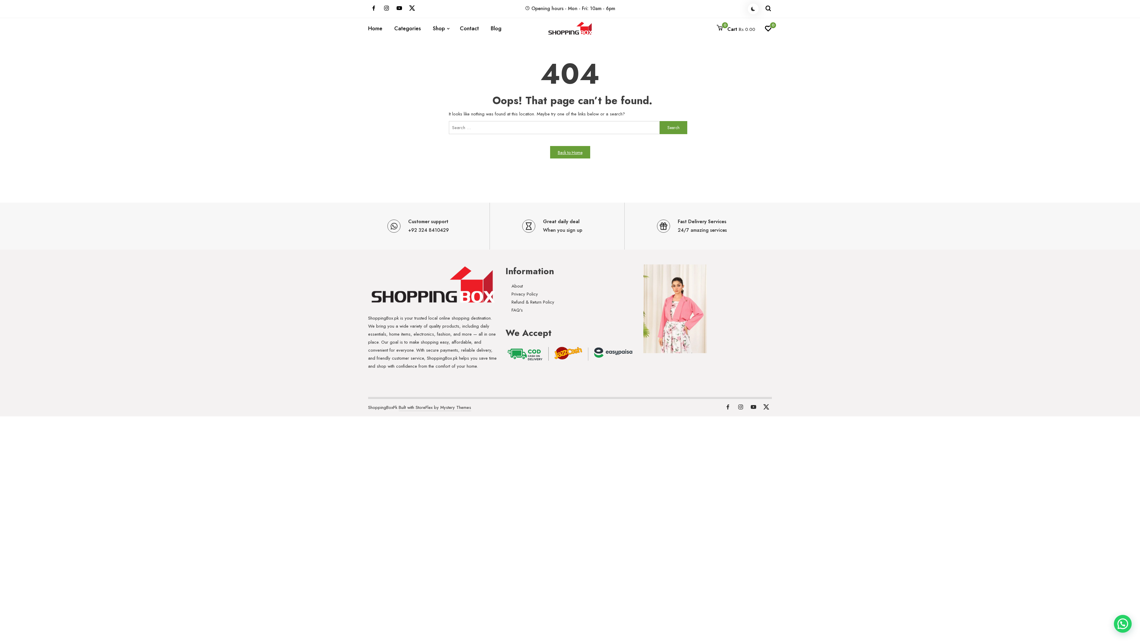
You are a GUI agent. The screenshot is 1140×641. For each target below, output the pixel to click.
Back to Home (570, 153)
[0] (768, 30)
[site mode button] (753, 9)
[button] (1123, 624)
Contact (469, 28)
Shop (439, 28)
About (517, 286)
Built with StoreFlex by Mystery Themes (435, 407)
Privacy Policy (525, 294)
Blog (496, 28)
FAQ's (517, 310)
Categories (407, 28)
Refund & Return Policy (533, 302)
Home (375, 28)
